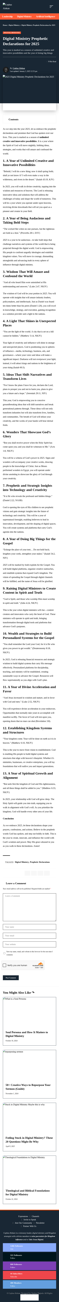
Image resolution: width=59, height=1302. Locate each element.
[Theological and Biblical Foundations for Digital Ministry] (29, 1171)
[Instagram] (29, 1266)
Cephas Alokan (19, 68)
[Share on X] (10, 61)
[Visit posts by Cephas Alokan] (6, 70)
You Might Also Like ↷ (18, 992)
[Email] (15, 61)
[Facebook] (29, 1247)
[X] (29, 1256)
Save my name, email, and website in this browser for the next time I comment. (29, 953)
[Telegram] (29, 1284)
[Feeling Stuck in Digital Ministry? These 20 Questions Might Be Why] (29, 1119)
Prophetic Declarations (40, 862)
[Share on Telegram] (47, 873)
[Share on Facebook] (5, 61)
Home (5, 25)
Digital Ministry (14, 25)
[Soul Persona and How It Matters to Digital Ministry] (29, 1013)
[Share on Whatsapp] (40, 873)
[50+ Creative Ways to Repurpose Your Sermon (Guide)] (29, 1066)
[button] (52, 6)
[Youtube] (29, 1275)
